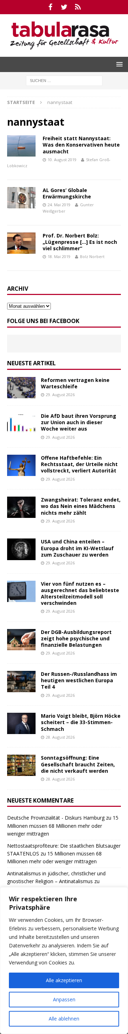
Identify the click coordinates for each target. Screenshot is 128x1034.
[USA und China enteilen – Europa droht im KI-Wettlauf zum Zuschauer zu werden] (21, 549)
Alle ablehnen (64, 1018)
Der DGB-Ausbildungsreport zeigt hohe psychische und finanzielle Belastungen (76, 638)
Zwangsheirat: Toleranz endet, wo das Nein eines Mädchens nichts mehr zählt (81, 506)
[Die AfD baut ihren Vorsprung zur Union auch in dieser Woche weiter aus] (21, 423)
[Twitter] (64, 7)
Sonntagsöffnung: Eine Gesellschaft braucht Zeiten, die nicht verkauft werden (78, 764)
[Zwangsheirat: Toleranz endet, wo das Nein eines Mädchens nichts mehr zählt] (21, 507)
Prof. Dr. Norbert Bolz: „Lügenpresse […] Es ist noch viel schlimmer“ (80, 242)
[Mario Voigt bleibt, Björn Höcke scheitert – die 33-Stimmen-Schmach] (21, 723)
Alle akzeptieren (64, 980)
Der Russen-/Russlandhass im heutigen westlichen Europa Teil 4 (79, 680)
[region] (64, 960)
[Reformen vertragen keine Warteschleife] (21, 387)
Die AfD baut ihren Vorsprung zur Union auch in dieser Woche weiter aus (78, 422)
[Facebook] (50, 7)
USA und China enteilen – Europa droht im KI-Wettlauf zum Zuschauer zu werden (77, 548)
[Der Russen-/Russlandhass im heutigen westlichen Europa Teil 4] (21, 681)
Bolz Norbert (92, 256)
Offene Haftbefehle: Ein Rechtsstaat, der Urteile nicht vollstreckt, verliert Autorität (79, 464)
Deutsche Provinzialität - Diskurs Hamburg (56, 817)
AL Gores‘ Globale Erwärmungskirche (67, 193)
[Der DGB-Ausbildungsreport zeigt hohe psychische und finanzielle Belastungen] (21, 639)
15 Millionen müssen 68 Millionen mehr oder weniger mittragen (62, 825)
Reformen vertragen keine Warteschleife (75, 383)
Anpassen (64, 999)
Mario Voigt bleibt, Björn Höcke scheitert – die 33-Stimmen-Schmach (81, 722)
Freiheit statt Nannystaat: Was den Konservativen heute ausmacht (81, 144)
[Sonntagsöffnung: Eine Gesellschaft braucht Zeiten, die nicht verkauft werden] (21, 765)
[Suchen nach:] (64, 80)
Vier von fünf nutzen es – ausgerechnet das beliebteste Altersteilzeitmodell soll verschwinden (80, 593)
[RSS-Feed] (78, 7)
